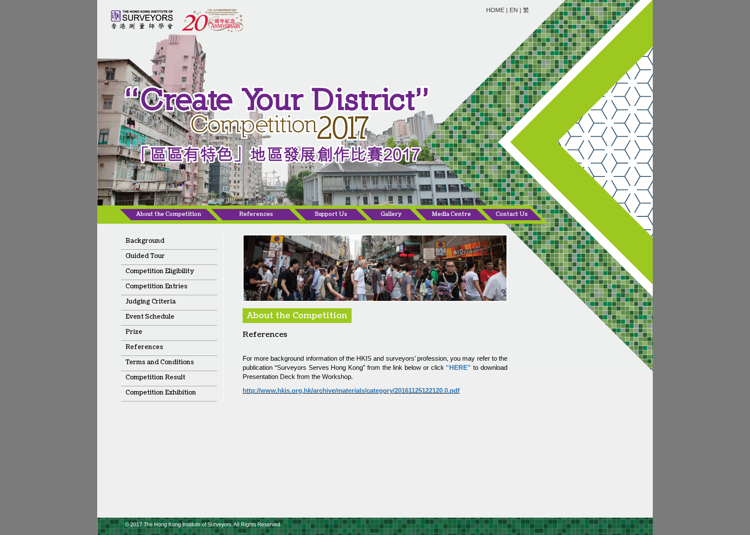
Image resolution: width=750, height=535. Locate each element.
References (256, 214)
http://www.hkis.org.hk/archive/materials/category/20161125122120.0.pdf (351, 390)
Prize (133, 332)
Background (144, 241)
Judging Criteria (150, 301)
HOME (495, 10)
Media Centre (451, 214)
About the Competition (168, 214)
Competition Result (155, 377)
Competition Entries (156, 286)
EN (514, 10)
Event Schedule (149, 317)
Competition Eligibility (159, 271)
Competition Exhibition (160, 392)
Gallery (391, 214)
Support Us (331, 214)
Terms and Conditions (159, 362)
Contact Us (512, 214)
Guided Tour (145, 256)
